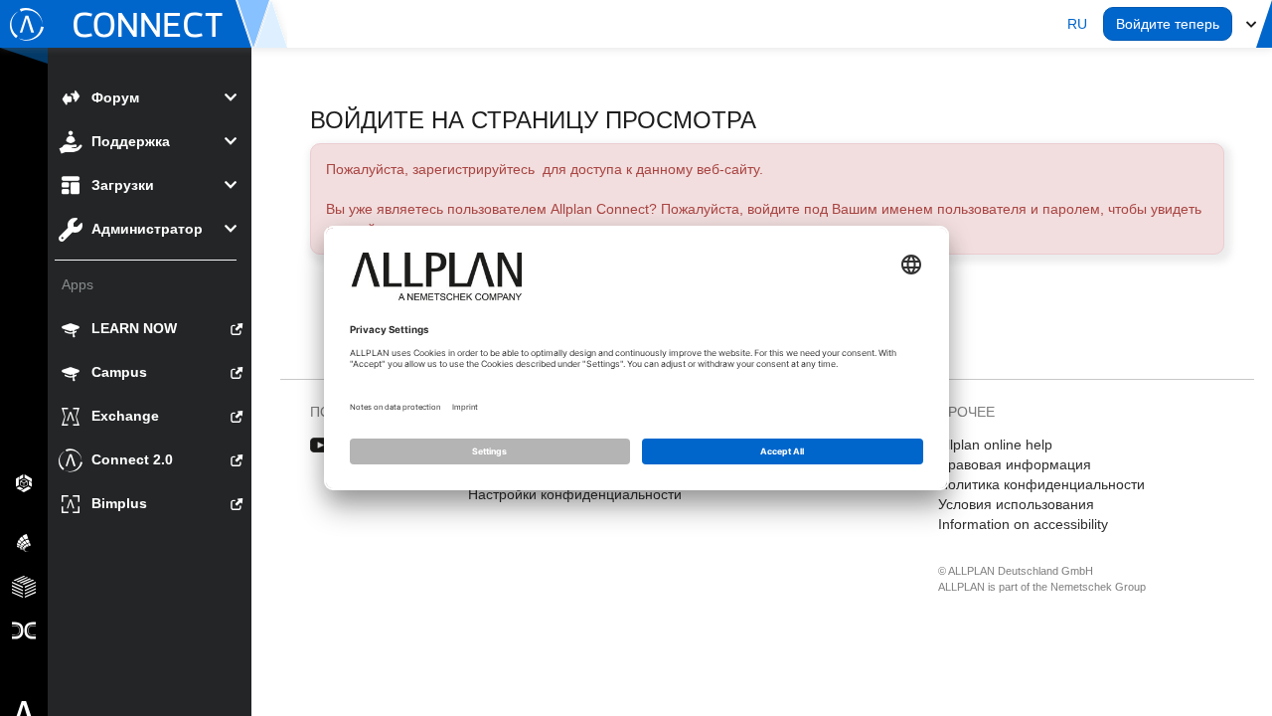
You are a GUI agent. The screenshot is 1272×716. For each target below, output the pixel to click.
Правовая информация (1014, 464)
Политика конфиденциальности (1041, 484)
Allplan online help (995, 444)
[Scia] (24, 542)
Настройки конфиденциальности (575, 494)
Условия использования (1016, 504)
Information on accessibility (1023, 524)
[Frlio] (24, 586)
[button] (1077, 24)
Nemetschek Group (1098, 587)
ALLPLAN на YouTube (320, 445)
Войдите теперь (1167, 24)
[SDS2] (24, 482)
